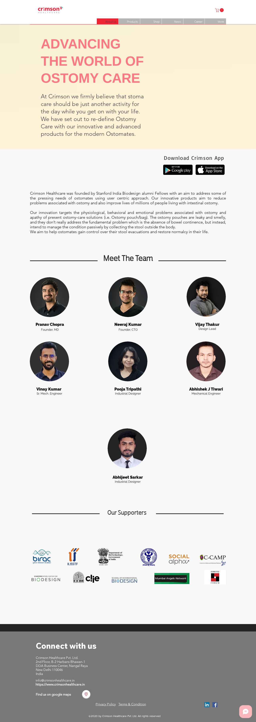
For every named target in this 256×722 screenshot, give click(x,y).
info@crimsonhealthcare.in (55, 680)
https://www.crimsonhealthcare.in (60, 684)
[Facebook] (214, 704)
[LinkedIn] (206, 704)
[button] (220, 10)
